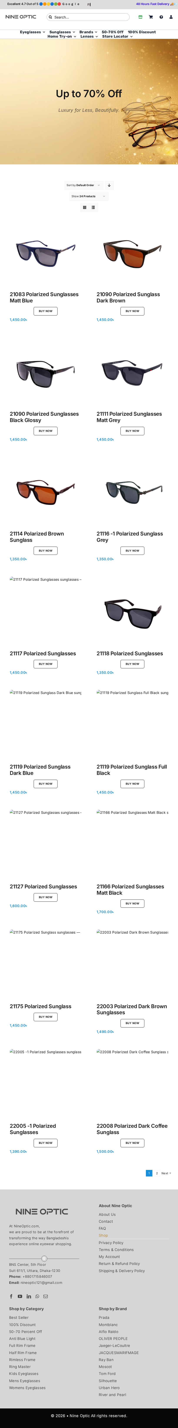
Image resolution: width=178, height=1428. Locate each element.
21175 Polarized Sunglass (40, 1006)
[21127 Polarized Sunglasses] (45, 845)
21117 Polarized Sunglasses (43, 653)
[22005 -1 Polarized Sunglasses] (45, 1085)
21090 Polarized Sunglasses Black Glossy (44, 417)
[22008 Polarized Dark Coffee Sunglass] (132, 1085)
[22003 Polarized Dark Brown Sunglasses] (132, 965)
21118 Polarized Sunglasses (130, 653)
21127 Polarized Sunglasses (43, 886)
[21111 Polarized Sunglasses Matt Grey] (132, 373)
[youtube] (20, 1296)
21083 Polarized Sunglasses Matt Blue (44, 297)
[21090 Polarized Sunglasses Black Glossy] (45, 373)
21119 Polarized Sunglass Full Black (132, 770)
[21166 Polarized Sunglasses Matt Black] (132, 845)
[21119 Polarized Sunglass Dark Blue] (45, 726)
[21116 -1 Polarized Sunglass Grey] (132, 493)
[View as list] (93, 207)
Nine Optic (80, 1415)
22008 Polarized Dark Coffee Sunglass (132, 1129)
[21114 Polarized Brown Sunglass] (45, 493)
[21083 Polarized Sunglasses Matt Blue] (45, 253)
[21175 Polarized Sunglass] (45, 965)
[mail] (45, 1296)
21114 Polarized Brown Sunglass (37, 536)
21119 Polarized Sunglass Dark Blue (40, 770)
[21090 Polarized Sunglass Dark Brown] (132, 253)
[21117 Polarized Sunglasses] (45, 612)
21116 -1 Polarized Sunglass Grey (130, 536)
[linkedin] (29, 1296)
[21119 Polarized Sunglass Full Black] (132, 726)
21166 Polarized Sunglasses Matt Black (130, 889)
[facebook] (11, 1296)
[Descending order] (109, 185)
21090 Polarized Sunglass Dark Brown (128, 297)
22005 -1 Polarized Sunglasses (33, 1129)
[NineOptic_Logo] (41, 1204)
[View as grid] (85, 207)
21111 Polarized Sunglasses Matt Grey (129, 417)
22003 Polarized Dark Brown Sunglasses (132, 1009)
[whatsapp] (37, 1296)
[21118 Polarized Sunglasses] (132, 612)
